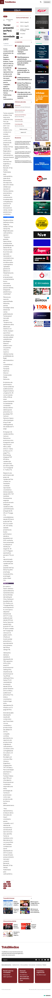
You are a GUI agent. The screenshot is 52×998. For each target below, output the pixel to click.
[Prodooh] (41, 275)
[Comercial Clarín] (41, 291)
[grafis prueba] (42, 10)
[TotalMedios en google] (42, 959)
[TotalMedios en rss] (48, 959)
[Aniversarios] (42, 123)
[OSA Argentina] (17, 10)
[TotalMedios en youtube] (45, 959)
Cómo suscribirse (24, 964)
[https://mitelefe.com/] (42, 66)
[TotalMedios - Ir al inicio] (10, 2)
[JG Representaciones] (41, 223)
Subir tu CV (23, 132)
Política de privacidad (6, 989)
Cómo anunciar (31, 964)
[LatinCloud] (41, 315)
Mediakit (44, 964)
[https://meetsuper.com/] (41, 250)
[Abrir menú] (2, 2)
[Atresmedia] (41, 193)
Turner (9, 883)
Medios (5, 16)
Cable (5, 883)
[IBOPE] (8, 217)
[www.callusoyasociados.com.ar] (41, 323)
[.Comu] (41, 164)
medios (8, 881)
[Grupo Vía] (41, 259)
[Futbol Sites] (41, 208)
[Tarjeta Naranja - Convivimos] (41, 307)
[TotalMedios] (12, 947)
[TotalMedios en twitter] (39, 959)
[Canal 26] (41, 178)
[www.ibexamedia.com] (41, 242)
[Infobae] (42, 96)
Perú (9, 886)
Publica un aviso (23, 129)
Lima (5, 888)
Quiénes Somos (16, 964)
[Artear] (41, 267)
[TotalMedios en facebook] (36, 959)
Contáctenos (39, 964)
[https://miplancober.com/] (8, 583)
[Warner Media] (41, 149)
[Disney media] (42, 52)
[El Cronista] (41, 283)
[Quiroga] (41, 299)
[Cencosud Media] (42, 37)
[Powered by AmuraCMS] (47, 995)
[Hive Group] (41, 234)
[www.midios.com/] (42, 22)
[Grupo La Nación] (42, 81)
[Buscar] (40, 2)
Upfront (5, 886)
